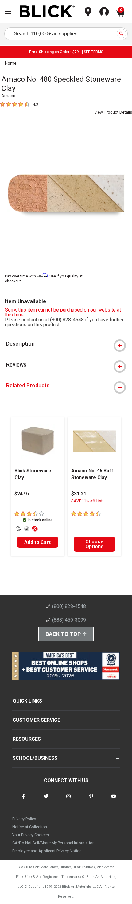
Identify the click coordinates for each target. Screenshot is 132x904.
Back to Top (63, 634)
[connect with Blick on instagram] (68, 800)
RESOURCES (27, 739)
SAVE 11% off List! (87, 501)
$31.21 (78, 494)
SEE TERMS (93, 52)
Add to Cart (37, 542)
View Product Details (113, 112)
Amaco (8, 95)
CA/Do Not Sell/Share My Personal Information (53, 842)
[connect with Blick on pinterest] (91, 800)
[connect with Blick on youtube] (113, 800)
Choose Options (94, 544)
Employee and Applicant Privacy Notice (46, 850)
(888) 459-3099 (69, 620)
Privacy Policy (24, 819)
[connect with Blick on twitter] (46, 800)
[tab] (66, 343)
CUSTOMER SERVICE (36, 720)
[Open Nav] (8, 12)
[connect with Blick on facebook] (23, 800)
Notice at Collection (29, 826)
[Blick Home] (47, 12)
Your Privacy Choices (30, 834)
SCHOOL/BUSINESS (35, 758)
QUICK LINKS (27, 701)
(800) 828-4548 (69, 606)
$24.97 (21, 494)
